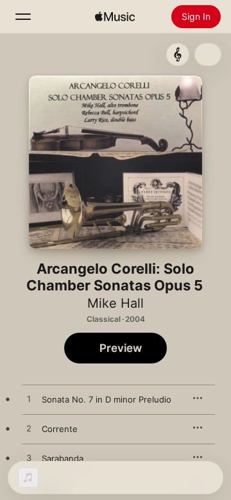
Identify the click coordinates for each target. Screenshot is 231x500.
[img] (115, 16)
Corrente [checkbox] (60, 429)
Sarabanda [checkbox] (62, 458)
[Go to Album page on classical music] (177, 54)
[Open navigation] (23, 17)
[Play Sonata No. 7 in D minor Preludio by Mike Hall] (29, 399)
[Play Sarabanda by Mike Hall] (29, 458)
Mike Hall (115, 303)
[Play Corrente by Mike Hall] (29, 429)
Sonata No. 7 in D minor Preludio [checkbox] (106, 399)
